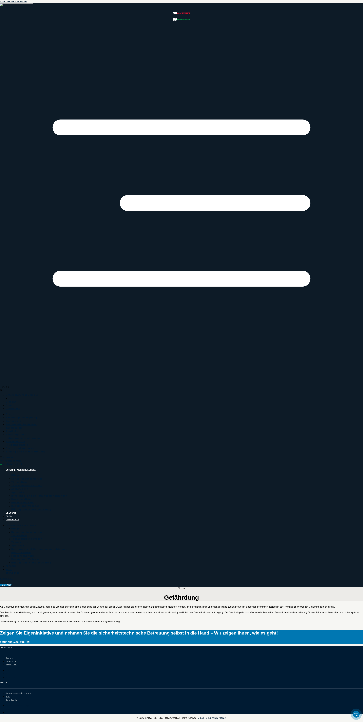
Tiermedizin (19, 482)
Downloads (12, 520)
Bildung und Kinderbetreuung (31, 509)
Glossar (11, 513)
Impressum (11, 665)
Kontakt (8, 457)
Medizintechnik (13, 464)
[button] (181, 204)
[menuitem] (22, 395)
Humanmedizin (21, 499)
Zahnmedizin (19, 489)
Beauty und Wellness (25, 506)
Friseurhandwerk (22, 502)
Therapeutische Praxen (26, 485)
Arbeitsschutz (12, 461)
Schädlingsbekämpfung (27, 479)
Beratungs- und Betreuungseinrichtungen (39, 496)
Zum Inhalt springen (13, 1)
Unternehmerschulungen (21, 470)
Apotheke (17, 492)
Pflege (15, 475)
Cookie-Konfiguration (212, 718)
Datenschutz (12, 661)
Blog (9, 516)
